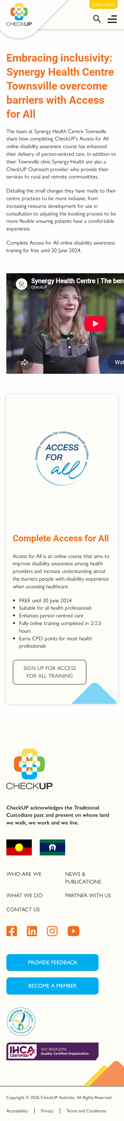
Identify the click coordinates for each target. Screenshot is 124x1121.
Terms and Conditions (86, 1110)
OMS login (103, 4)
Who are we (24, 873)
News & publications (83, 877)
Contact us (23, 909)
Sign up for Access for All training (50, 672)
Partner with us (88, 895)
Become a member (52, 985)
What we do (24, 895)
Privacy (47, 1110)
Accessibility (17, 1110)
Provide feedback (52, 962)
